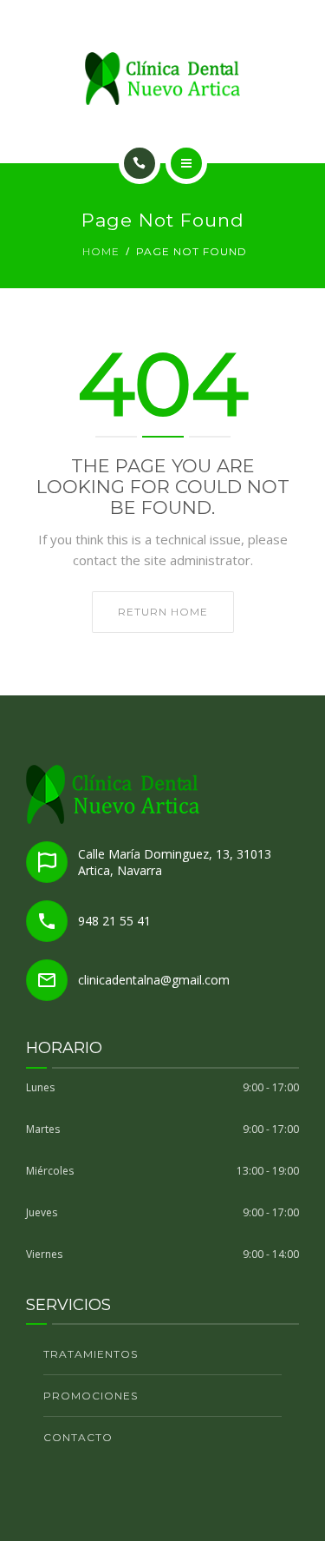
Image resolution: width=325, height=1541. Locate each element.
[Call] (139, 163)
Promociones (90, 1395)
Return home (163, 611)
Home (101, 251)
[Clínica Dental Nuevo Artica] (163, 78)
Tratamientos (90, 1353)
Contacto (78, 1437)
